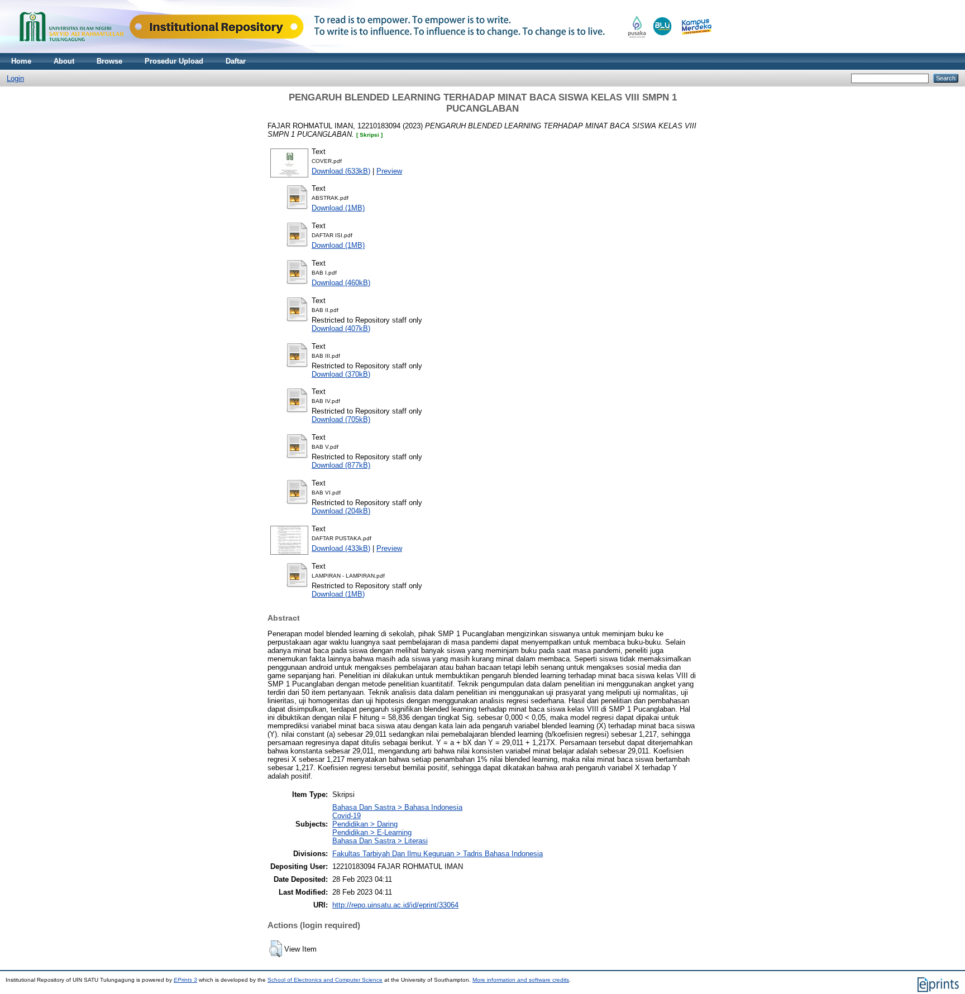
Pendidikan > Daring (365, 824)
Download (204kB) (341, 511)
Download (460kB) (341, 282)
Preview (389, 171)
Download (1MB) (338, 208)
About (64, 61)
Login (15, 78)
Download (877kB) (341, 465)
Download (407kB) (341, 328)
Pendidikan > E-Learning (372, 832)
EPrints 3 (185, 980)
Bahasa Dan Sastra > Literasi (380, 841)
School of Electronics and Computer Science (325, 980)
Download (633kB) (341, 171)
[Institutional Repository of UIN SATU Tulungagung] (363, 50)
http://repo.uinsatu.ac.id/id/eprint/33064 (395, 905)
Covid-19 (346, 815)
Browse (109, 61)
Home (21, 61)
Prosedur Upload (174, 61)
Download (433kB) (341, 548)
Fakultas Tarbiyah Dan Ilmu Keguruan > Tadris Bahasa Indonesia (437, 853)
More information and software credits (520, 980)
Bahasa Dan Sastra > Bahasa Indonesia (397, 807)
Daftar (236, 61)
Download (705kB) (341, 419)
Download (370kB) (341, 374)
